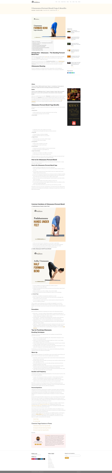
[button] (67, 72)
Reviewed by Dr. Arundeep (39, 10)
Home (56, 1)
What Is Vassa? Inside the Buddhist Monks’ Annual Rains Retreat (75, 44)
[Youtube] (40, 444)
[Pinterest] (33, 459)
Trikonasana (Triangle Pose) (36, 405)
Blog (76, 1)
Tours (70, 1)
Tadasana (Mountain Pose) (44, 404)
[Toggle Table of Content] (51, 41)
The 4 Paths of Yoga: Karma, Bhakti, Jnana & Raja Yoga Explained (75, 50)
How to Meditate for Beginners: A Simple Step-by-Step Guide (75, 31)
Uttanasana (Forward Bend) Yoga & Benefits (49, 8)
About (59, 1)
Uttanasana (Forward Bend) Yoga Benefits (39, 45)
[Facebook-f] (35, 444)
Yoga (58, 10)
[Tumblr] (43, 459)
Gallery (68, 1)
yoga (46, 56)
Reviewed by (33, 432)
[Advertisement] (48, 77)
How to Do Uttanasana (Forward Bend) (39, 46)
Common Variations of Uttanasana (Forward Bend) (41, 47)
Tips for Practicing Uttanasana (38, 48)
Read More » (72, 40)
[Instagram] (37, 444)
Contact (79, 1)
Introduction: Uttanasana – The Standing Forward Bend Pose (42, 42)
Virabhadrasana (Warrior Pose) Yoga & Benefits (41, 425)
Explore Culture (63, 1)
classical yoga (61, 61)
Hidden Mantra (39, 414)
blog (43, 414)
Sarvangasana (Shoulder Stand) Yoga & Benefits (42, 427)
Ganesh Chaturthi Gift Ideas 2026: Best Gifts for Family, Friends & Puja (75, 38)
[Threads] (39, 459)
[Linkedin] (39, 444)
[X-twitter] (44, 459)
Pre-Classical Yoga (36, 421)
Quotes (73, 1)
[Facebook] (36, 459)
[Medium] (38, 459)
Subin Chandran (33, 10)
